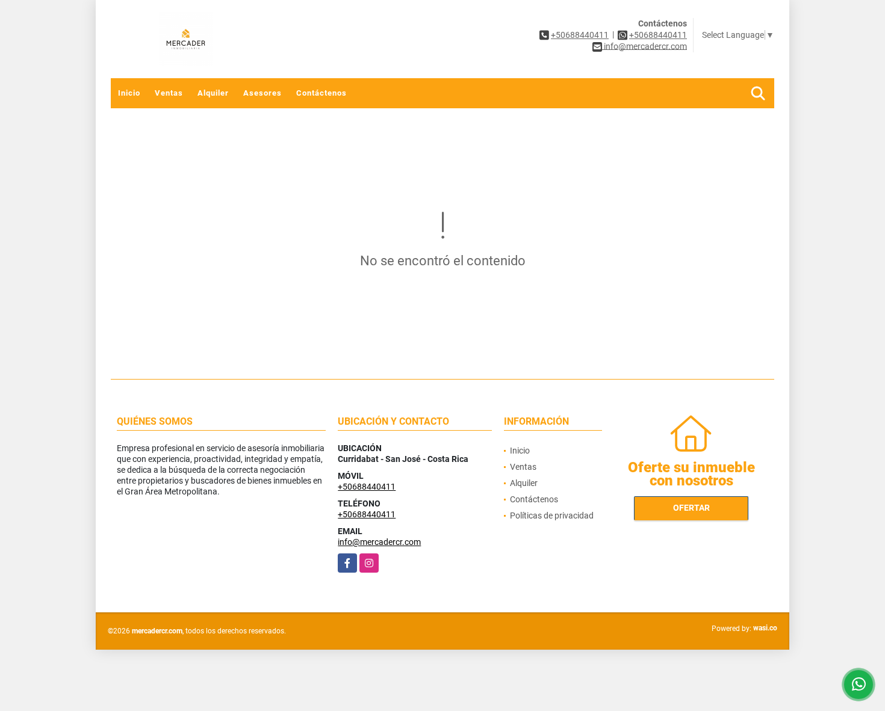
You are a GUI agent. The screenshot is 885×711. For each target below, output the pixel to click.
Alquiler (213, 92)
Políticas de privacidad (552, 515)
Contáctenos (321, 92)
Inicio (129, 92)
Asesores (262, 92)
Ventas (169, 92)
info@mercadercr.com (379, 542)
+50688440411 (580, 35)
